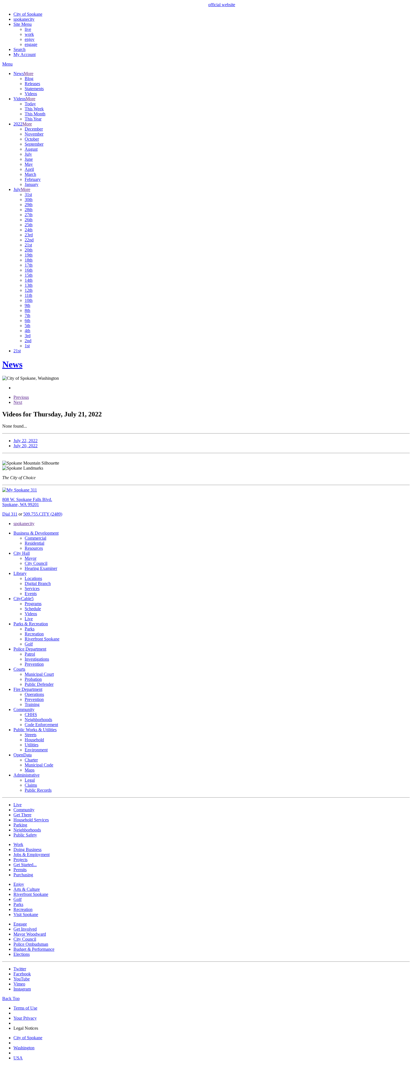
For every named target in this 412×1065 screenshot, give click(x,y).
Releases (32, 83)
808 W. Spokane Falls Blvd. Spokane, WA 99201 (27, 502)
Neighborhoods (38, 719)
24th (29, 229)
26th (29, 219)
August (31, 149)
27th (29, 214)
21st (28, 245)
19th (29, 255)
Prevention (34, 664)
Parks (29, 628)
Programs (33, 603)
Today (30, 103)
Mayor (30, 558)
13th (29, 285)
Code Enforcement (41, 724)
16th (29, 270)
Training (32, 704)
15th (29, 275)
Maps (29, 770)
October (32, 139)
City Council (36, 563)
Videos (31, 93)
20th (29, 250)
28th (29, 209)
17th (29, 265)
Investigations (37, 659)
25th (29, 224)
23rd (29, 234)
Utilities (31, 744)
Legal (30, 780)
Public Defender (39, 684)
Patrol (30, 654)
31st (28, 194)
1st (27, 345)
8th (27, 310)
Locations (33, 578)
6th (27, 320)
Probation (33, 679)
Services (32, 588)
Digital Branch (38, 583)
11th (28, 295)
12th (29, 290)
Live (29, 618)
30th (29, 199)
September (34, 144)
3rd (28, 335)
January (31, 184)
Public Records (38, 790)
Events (31, 593)
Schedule (33, 608)
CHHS (31, 714)
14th (29, 280)
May (29, 164)
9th (27, 305)
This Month (35, 113)
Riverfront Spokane (42, 639)
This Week (34, 108)
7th (27, 315)
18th (29, 260)
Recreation (34, 633)
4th (27, 330)
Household (34, 739)
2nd (28, 340)
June (29, 159)
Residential (34, 543)
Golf (29, 644)
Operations (34, 694)
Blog (29, 78)
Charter (31, 760)
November (34, 134)
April (29, 169)
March (30, 174)
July (28, 154)
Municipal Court (39, 674)
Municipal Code (39, 765)
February (33, 179)
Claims (31, 785)
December (34, 129)
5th (27, 325)
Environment (36, 749)
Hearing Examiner (41, 568)
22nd (29, 239)
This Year (33, 118)
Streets (30, 734)
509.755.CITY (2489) (42, 514)
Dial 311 (9, 514)
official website (221, 4)
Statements (34, 88)
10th (29, 300)
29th (29, 204)
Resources (34, 548)
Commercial (35, 538)
